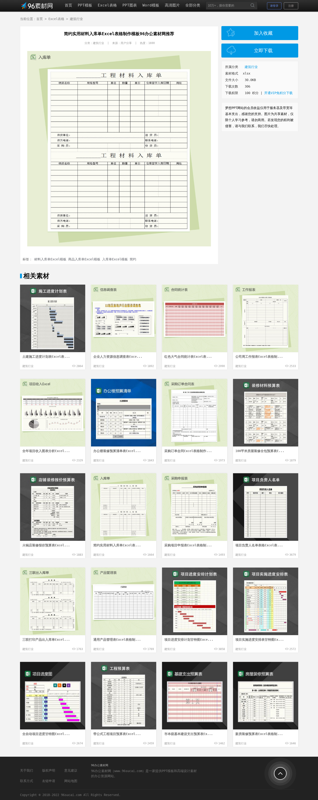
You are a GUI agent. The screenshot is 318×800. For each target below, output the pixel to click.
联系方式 (26, 781)
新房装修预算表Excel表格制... (259, 734)
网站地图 (70, 781)
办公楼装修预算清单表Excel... (117, 451)
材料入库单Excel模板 (50, 259)
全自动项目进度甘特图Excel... (46, 734)
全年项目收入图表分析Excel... (46, 451)
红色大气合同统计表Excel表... (188, 356)
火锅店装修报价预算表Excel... (46, 545)
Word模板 (150, 5)
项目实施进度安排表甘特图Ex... (259, 639)
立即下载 (263, 50)
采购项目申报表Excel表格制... (188, 545)
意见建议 (70, 770)
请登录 (274, 5)
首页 (68, 5)
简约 (133, 259)
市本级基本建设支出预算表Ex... (188, 734)
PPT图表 (129, 5)
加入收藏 (263, 33)
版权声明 (48, 770)
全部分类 (192, 5)
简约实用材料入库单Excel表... (117, 545)
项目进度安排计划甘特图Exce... (188, 639)
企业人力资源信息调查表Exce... (117, 356)
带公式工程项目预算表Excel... (117, 734)
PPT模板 (85, 5)
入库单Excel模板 (115, 259)
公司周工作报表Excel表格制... (259, 356)
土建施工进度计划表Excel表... (46, 356)
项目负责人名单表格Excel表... (259, 545)
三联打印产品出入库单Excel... (46, 639)
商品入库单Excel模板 (84, 259)
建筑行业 (76, 19)
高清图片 (172, 5)
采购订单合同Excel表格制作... (188, 451)
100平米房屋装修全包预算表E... (259, 451)
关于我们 (26, 770)
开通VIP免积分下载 (278, 93)
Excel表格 (107, 5)
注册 (291, 5)
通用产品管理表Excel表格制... (117, 639)
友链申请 (48, 781)
